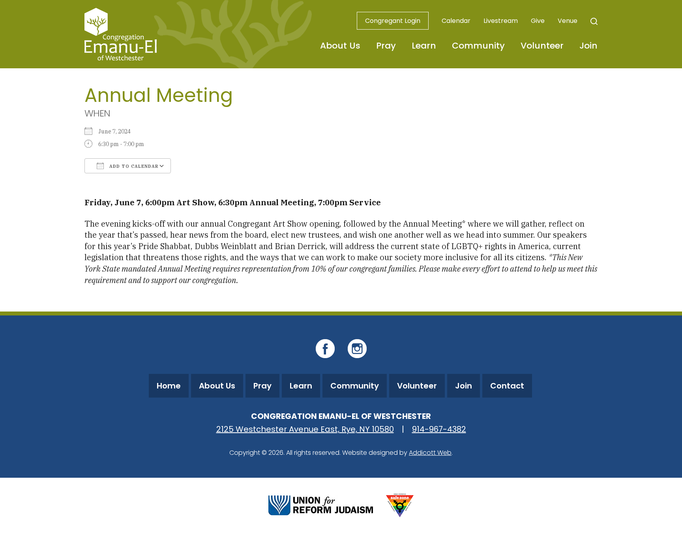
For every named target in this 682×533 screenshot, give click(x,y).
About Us (340, 45)
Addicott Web (430, 452)
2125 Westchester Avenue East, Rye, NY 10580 (305, 429)
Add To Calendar (133, 166)
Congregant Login (392, 20)
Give (538, 20)
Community (478, 45)
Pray (386, 45)
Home (169, 385)
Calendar (456, 20)
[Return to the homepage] (120, 34)
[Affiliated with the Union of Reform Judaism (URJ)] (320, 504)
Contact (507, 385)
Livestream (500, 20)
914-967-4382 (439, 429)
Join (588, 45)
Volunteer (542, 45)
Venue (567, 20)
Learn (424, 45)
